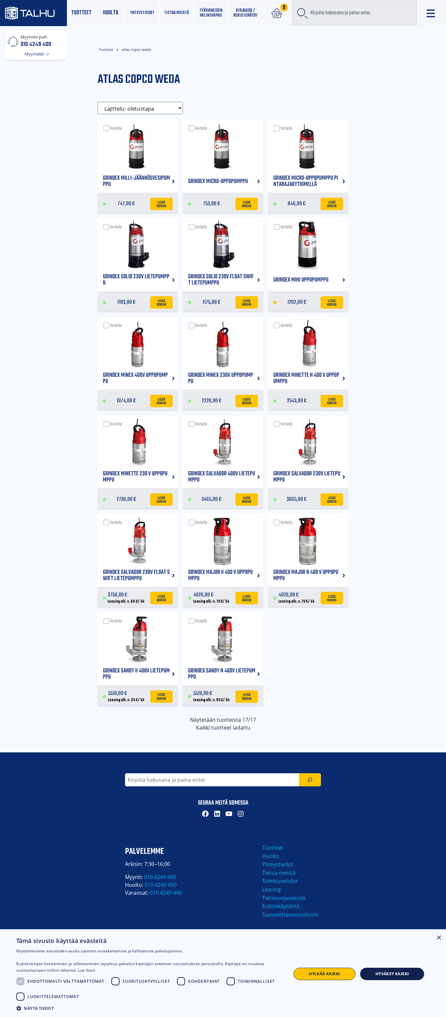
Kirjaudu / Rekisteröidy (245, 13)
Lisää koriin (162, 204)
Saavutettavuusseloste (290, 914)
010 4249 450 (161, 884)
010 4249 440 (166, 892)
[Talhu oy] (33, 13)
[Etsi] (310, 779)
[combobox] (354, 13)
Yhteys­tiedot (142, 12)
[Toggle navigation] (432, 13)
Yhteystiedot (277, 864)
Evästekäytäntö (281, 906)
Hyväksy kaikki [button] (392, 974)
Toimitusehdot (280, 881)
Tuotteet (81, 12)
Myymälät (34, 54)
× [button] (438, 937)
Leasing (271, 889)
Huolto (110, 12)
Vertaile (116, 128)
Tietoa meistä (176, 12)
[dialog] (223, 974)
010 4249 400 (36, 44)
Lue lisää (86, 970)
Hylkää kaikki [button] (324, 974)
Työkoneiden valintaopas (210, 13)
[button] (149, 1008)
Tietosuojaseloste (284, 897)
